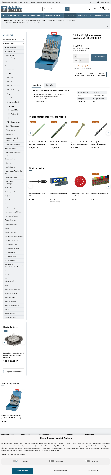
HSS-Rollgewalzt (13, 114)
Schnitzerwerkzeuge (12, 240)
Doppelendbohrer (13, 94)
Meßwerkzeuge (10, 208)
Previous (30, 133)
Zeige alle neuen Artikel (14, 372)
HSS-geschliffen (98, 99)
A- (94, 2)
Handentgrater (10, 167)
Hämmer (8, 163)
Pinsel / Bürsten (10, 220)
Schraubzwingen (10, 256)
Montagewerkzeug (11, 216)
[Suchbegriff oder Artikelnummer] (67, 9)
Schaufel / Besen (10, 232)
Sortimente (11, 106)
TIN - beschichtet (13, 122)
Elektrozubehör (10, 149)
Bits (6, 62)
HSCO (9, 118)
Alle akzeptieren (22, 471)
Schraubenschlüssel (12, 248)
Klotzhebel (8, 188)
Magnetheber (9, 196)
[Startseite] (3, 15)
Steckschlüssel (10, 313)
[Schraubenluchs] (11, 9)
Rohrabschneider (11, 224)
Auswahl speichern (60, 471)
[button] (89, 8)
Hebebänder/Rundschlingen (13, 172)
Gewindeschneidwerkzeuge (13, 154)
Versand (87, 48)
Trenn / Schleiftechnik (12, 289)
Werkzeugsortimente (12, 305)
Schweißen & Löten (11, 260)
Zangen (7, 309)
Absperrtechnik (10, 51)
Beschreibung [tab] (36, 85)
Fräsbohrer (10, 98)
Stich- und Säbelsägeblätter (10, 280)
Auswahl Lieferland (79, 51)
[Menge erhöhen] (81, 61)
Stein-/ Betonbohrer (13, 126)
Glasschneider (10, 159)
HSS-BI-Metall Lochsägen (10, 182)
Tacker (7, 285)
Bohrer (7, 66)
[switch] (15, 461)
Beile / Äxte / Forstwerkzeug (10, 56)
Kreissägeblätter (10, 192)
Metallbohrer (10, 74)
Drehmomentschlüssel (12, 145)
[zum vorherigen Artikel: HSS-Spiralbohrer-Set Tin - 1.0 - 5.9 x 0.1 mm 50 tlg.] (103, 27)
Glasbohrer (9, 134)
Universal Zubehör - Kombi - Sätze (12, 139)
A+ (90, 2)
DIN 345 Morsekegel (13, 90)
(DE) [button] (90, 68)
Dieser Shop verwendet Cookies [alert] (55, 438)
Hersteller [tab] (49, 85)
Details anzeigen (93, 471)
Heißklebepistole (11, 177)
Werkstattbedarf (10, 297)
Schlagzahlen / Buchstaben (14, 236)
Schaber (8, 228)
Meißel (7, 200)
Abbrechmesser (10, 47)
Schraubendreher (11, 244)
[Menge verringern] (75, 56)
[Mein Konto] (94, 8)
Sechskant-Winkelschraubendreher (13, 266)
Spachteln (8, 275)
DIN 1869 (10, 78)
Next (108, 133)
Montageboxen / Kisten (13, 212)
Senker (7, 271)
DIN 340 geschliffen (13, 86)
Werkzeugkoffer (10, 301)
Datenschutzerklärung (8, 454)
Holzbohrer (10, 70)
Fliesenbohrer (11, 130)
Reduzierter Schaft (13, 102)
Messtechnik (9, 204)
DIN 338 (9, 82)
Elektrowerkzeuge (9, 39)
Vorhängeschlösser (11, 293)
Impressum (21, 454)
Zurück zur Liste (7, 20)
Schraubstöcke (10, 252)
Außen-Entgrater (10, 317)
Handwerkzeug (8, 43)
